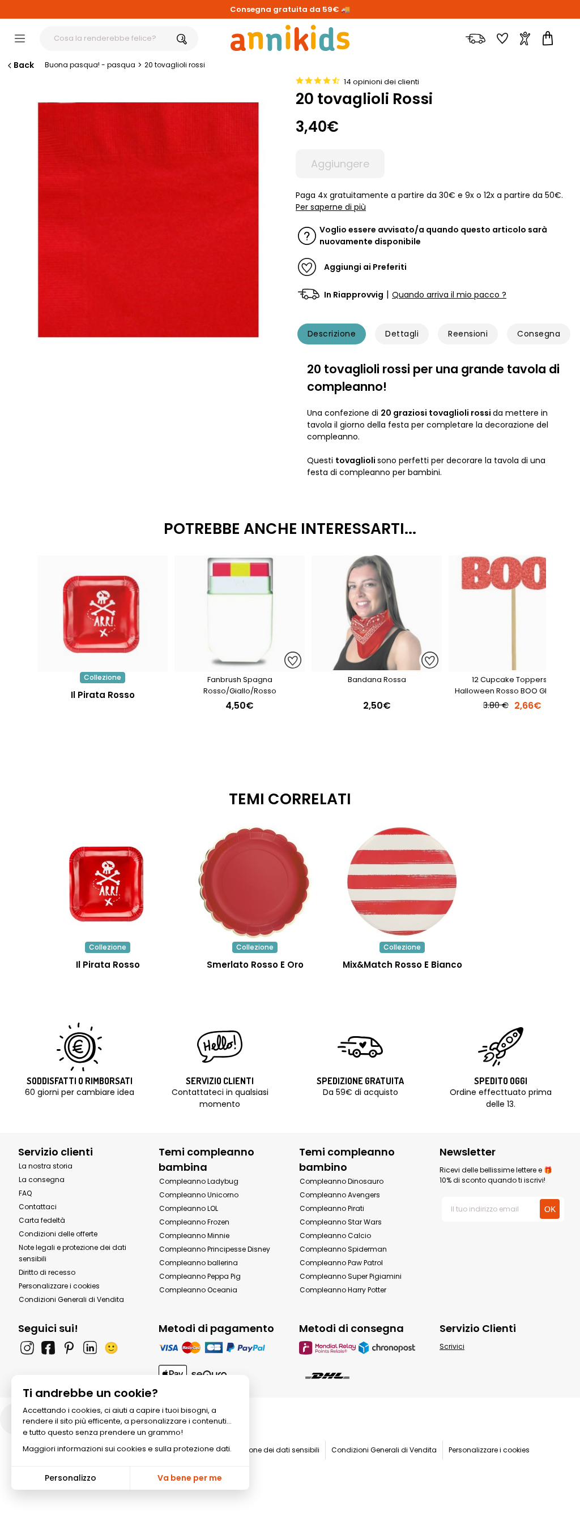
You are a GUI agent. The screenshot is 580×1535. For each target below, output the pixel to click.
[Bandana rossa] (376, 666)
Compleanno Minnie (194, 1235)
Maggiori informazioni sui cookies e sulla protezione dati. (127, 1448)
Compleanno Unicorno (198, 1195)
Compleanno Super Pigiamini (351, 1276)
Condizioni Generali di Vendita (71, 1299)
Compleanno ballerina (198, 1262)
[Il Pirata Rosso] (102, 666)
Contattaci (38, 1206)
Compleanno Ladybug (198, 1181)
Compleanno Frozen (194, 1222)
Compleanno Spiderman (343, 1249)
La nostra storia (45, 1166)
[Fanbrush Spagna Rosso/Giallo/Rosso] (239, 666)
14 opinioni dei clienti (381, 81)
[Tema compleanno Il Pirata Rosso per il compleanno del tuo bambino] (107, 881)
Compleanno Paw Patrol (341, 1262)
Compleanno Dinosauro (341, 1181)
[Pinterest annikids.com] (69, 1348)
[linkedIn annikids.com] (90, 1348)
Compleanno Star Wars (341, 1222)
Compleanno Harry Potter (343, 1290)
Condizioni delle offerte (58, 1234)
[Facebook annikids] (48, 1348)
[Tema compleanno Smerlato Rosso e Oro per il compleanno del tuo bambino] (255, 881)
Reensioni (468, 333)
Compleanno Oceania (198, 1290)
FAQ (25, 1193)
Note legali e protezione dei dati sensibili (250, 1450)
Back (24, 65)
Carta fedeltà (42, 1220)
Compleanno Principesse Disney (214, 1249)
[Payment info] (220, 1347)
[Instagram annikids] (27, 1348)
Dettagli (402, 333)
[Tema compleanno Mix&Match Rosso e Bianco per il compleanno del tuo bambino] (402, 881)
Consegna (538, 333)
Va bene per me (189, 1478)
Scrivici (452, 1346)
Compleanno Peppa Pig (200, 1276)
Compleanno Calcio (335, 1235)
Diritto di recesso (47, 1272)
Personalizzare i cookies (59, 1286)
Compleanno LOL (188, 1208)
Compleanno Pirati (332, 1208)
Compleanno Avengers (340, 1195)
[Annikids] (290, 38)
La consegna (42, 1179)
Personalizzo (70, 1478)
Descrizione (332, 333)
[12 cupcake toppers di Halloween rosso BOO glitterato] (513, 666)
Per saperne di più (331, 207)
